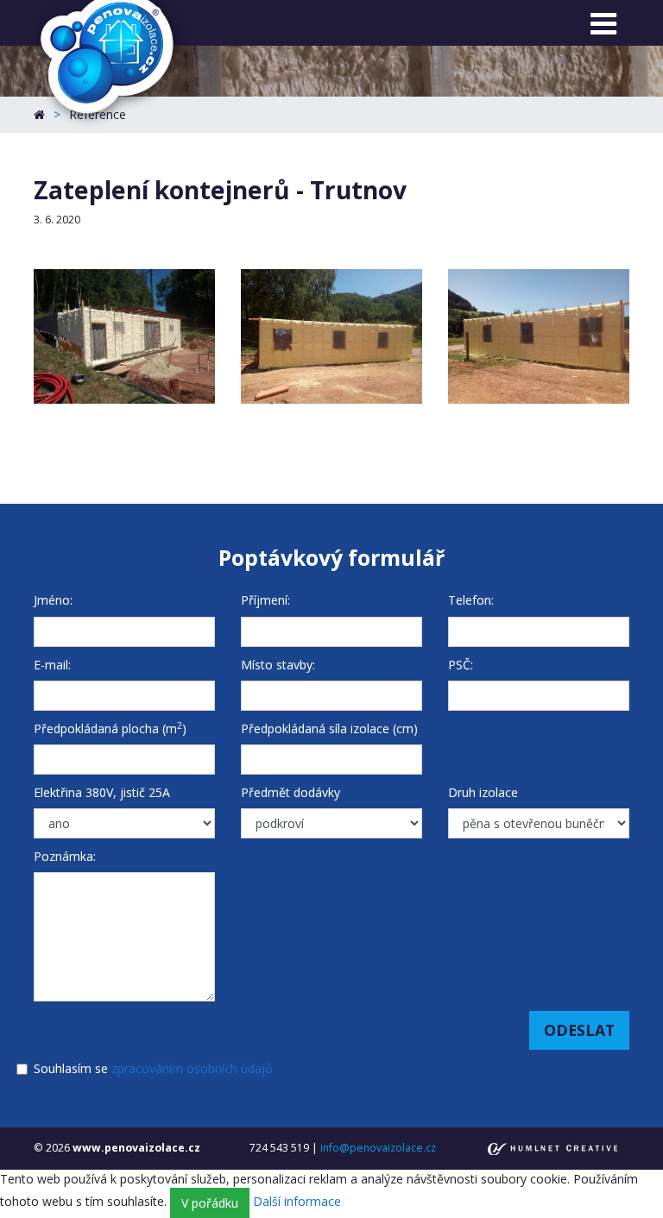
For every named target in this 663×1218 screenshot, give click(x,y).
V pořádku (209, 1203)
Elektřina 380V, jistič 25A (102, 792)
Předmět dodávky (290, 792)
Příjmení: (265, 600)
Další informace (297, 1201)
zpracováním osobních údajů (192, 1068)
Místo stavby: (278, 664)
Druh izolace (483, 792)
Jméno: (53, 600)
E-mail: (52, 664)
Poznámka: (65, 856)
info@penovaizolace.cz (378, 1147)
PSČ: (460, 664)
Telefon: (471, 600)
